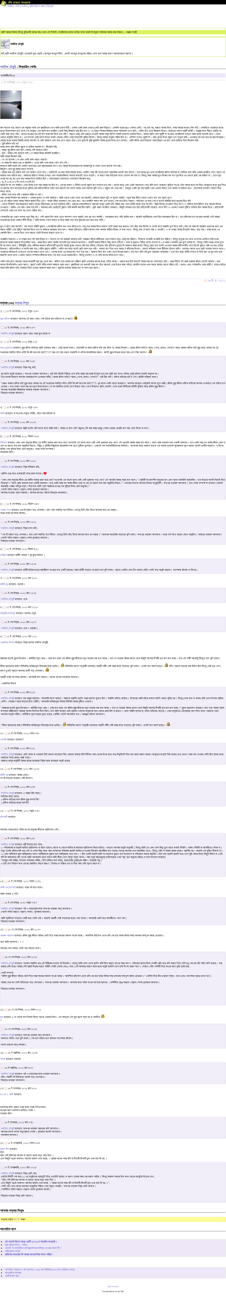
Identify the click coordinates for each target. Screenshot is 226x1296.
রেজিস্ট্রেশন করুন (37, 6)
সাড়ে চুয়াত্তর (6, 347)
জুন (1, 1016)
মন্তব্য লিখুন (22, 303)
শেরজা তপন (5, 509)
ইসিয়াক (3, 442)
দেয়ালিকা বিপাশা (7, 642)
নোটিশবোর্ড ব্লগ (12, 1275)
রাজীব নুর (4, 584)
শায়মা (2, 1058)
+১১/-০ (221, 280)
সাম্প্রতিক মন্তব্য (13, 1272)
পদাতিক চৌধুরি (8, 67)
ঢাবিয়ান (3, 554)
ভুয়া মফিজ (5, 318)
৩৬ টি (210, 280)
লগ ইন (17, 1219)
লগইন (24, 6)
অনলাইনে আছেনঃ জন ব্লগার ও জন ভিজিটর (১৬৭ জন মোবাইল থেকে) (40, 1269)
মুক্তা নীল (4, 1148)
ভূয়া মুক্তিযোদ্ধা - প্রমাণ (16, 1244)
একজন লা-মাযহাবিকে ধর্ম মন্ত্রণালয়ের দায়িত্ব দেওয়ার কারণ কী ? (33, 1247)
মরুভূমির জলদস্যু (7, 613)
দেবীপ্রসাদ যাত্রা (12, 1251)
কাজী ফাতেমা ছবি (8, 887)
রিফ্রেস (50, 6)
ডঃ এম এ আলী (6, 1094)
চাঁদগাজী (3, 816)
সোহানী (3, 739)
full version (113, 1286)
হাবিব (2, 413)
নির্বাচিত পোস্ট (13, 6)
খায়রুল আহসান (7, 935)
